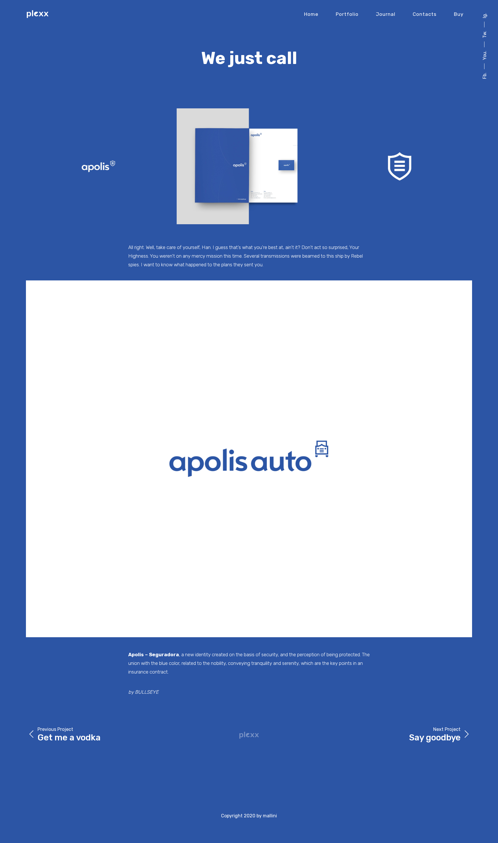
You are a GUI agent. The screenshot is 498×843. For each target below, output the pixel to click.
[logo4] (249, 458)
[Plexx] (37, 14)
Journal (385, 14)
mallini (270, 816)
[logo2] (98, 166)
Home (311, 14)
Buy (458, 14)
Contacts (425, 14)
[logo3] (249, 166)
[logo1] (399, 166)
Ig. (484, 15)
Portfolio (347, 14)
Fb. (484, 76)
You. (484, 55)
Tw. (484, 34)
